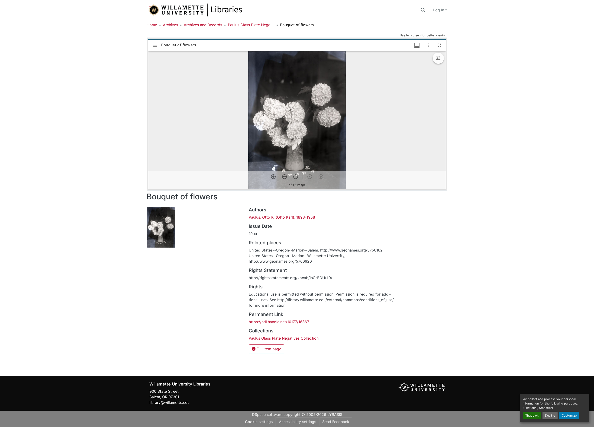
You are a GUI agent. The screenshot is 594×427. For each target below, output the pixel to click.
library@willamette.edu (169, 402)
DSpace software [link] (267, 414)
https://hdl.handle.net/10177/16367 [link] (279, 321)
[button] (210, 10)
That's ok (532, 415)
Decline (550, 415)
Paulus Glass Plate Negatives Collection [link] (251, 24)
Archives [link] (170, 24)
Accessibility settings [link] (297, 421)
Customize (569, 415)
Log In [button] (439, 10)
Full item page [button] (268, 349)
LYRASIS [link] (334, 414)
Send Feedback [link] (335, 421)
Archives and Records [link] (203, 24)
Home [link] (152, 24)
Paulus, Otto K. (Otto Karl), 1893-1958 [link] (282, 217)
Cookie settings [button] (259, 421)
